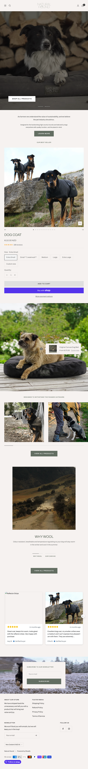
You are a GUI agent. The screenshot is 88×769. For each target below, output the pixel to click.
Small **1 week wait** (28, 257)
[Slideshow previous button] (5, 616)
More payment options (44, 296)
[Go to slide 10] (50, 229)
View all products (44, 453)
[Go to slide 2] (35, 229)
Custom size (11, 264)
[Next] (83, 229)
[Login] (78, 6)
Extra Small (10, 257)
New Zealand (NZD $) (13, 744)
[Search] (10, 6)
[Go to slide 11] (52, 229)
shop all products (22, 99)
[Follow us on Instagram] (69, 729)
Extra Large (66, 257)
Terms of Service (38, 716)
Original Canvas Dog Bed (69, 347)
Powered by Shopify (23, 751)
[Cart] (83, 6)
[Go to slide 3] (37, 229)
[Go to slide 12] (54, 229)
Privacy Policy (37, 712)
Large (55, 257)
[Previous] (5, 229)
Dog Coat (12, 235)
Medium (45, 257)
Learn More (44, 133)
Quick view (75, 350)
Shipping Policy (38, 703)
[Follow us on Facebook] (63, 729)
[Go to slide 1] (33, 229)
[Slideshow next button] (83, 616)
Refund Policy (37, 707)
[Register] (36, 735)
